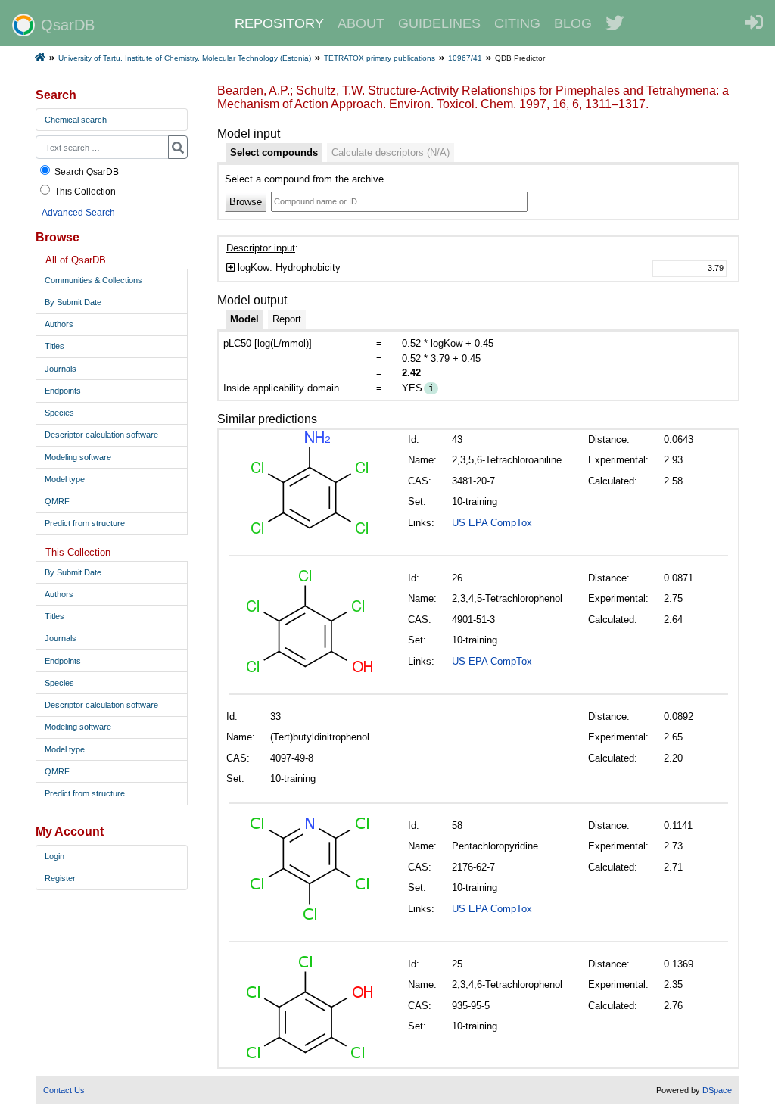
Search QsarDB (86, 171)
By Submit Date (73, 302)
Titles (54, 345)
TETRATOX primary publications (379, 58)
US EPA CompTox (492, 522)
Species (59, 412)
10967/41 (465, 58)
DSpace (717, 1090)
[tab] (274, 153)
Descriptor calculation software (101, 434)
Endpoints (63, 390)
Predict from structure (85, 523)
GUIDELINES (439, 23)
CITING (517, 23)
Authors (59, 324)
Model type (65, 479)
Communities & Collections (93, 280)
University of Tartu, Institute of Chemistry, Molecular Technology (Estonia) (184, 58)
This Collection (85, 191)
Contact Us (64, 1090)
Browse (245, 201)
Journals (60, 368)
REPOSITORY (279, 23)
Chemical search (76, 119)
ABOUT (361, 23)
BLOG (573, 23)
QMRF (57, 501)
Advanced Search (78, 212)
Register (60, 878)
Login (54, 856)
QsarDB (68, 25)
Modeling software (78, 457)
